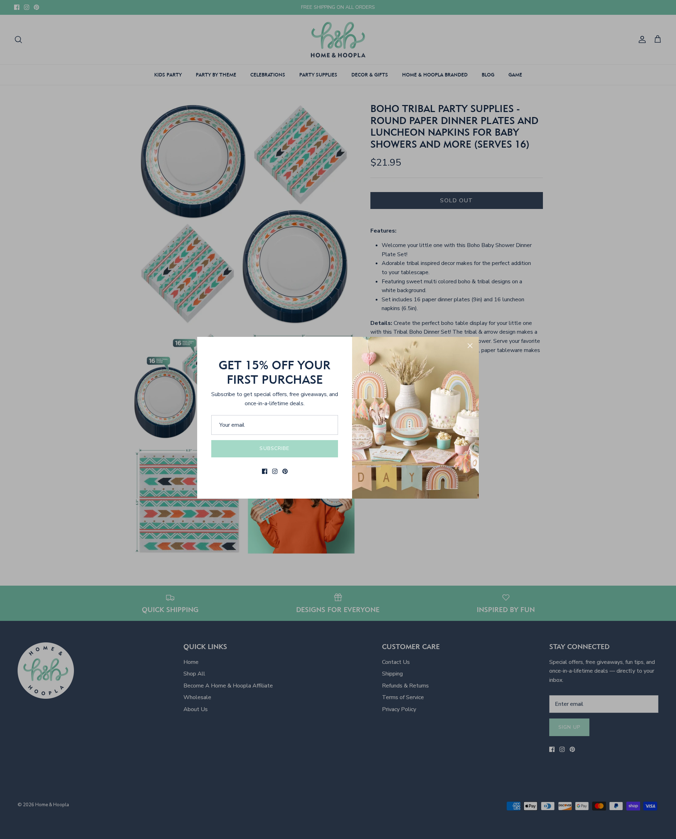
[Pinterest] (285, 471)
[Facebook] (264, 471)
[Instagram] (274, 471)
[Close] (470, 345)
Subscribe (274, 448)
